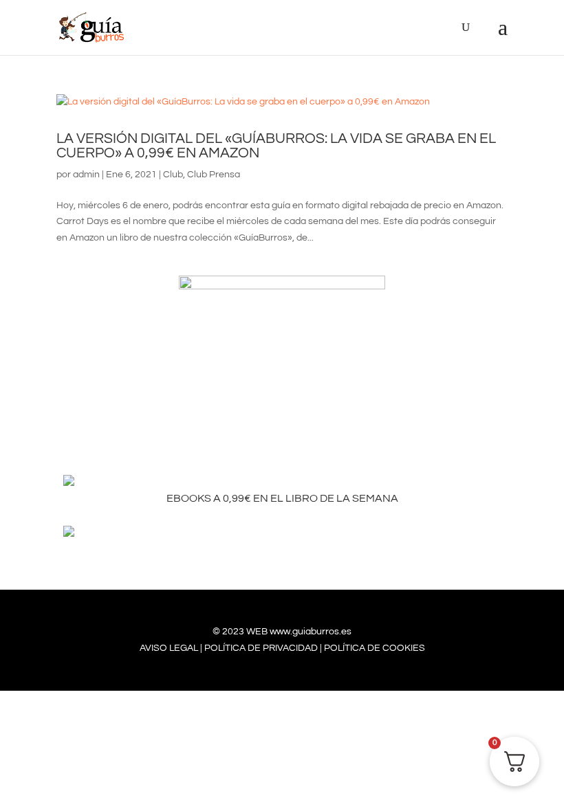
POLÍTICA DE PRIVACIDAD (261, 648)
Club (173, 174)
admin (86, 174)
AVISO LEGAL (169, 648)
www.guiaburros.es (310, 631)
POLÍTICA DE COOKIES (374, 648)
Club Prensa (213, 174)
